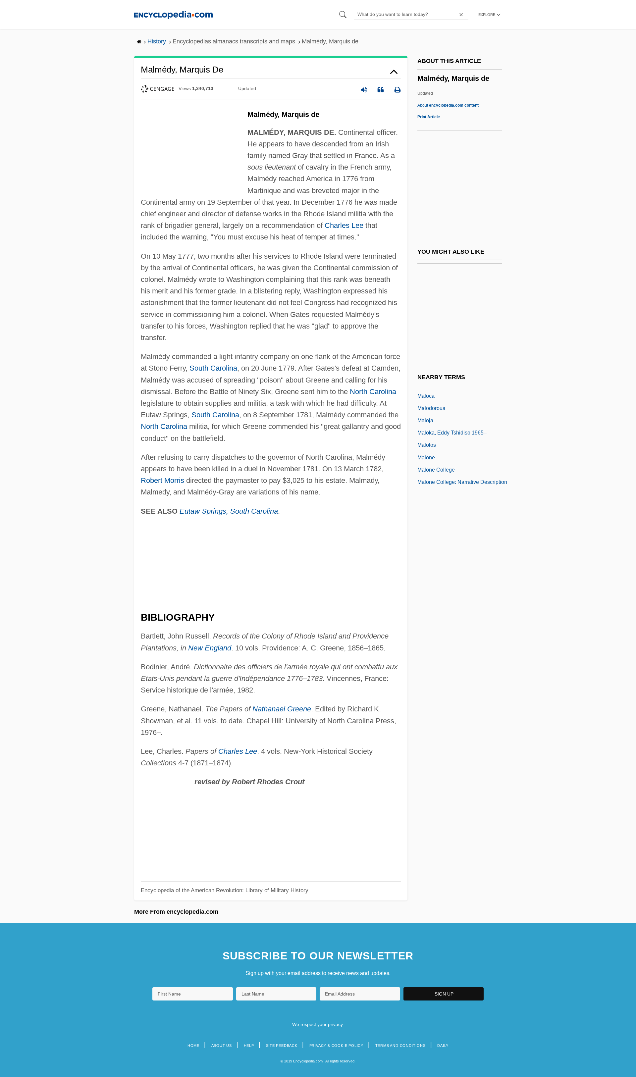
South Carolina (213, 368)
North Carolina (373, 391)
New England (209, 648)
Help (249, 1046)
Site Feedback (281, 1046)
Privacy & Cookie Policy (336, 1046)
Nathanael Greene (281, 709)
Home (193, 1046)
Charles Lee (344, 225)
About (448, 105)
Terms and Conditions (400, 1046)
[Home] (173, 14)
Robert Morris (162, 480)
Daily (443, 1046)
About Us (221, 1046)
